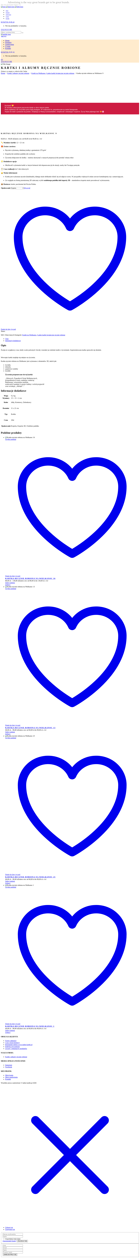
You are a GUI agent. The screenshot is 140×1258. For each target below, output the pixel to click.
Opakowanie (5, 188)
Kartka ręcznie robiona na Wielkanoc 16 (30, 578)
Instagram (8, 1065)
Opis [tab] (7, 339)
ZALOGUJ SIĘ (6, 29)
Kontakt (8, 1079)
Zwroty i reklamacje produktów (16, 1049)
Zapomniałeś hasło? (9, 1241)
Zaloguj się (9, 1227)
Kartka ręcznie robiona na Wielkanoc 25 (30, 877)
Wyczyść (27, 188)
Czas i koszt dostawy (12, 1043)
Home (3, 73)
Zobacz (7, 585)
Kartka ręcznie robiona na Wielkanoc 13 (30, 728)
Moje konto (9, 1075)
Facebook (8, 1067)
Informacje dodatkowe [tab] (13, 341)
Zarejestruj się (10, 1229)
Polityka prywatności (12, 1047)
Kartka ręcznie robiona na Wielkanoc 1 (29, 1026)
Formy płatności (10, 1041)
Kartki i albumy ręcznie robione (18, 73)
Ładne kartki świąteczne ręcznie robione (60, 73)
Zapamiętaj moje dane (12, 1239)
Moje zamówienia (11, 1077)
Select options (10, 583)
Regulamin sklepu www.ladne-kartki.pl (18, 1045)
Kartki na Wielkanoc (38, 73)
